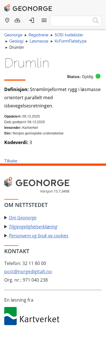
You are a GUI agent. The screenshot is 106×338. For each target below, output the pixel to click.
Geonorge (13, 35)
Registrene (38, 35)
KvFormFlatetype (70, 41)
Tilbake (10, 161)
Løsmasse (39, 41)
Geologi (16, 41)
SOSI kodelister (69, 35)
